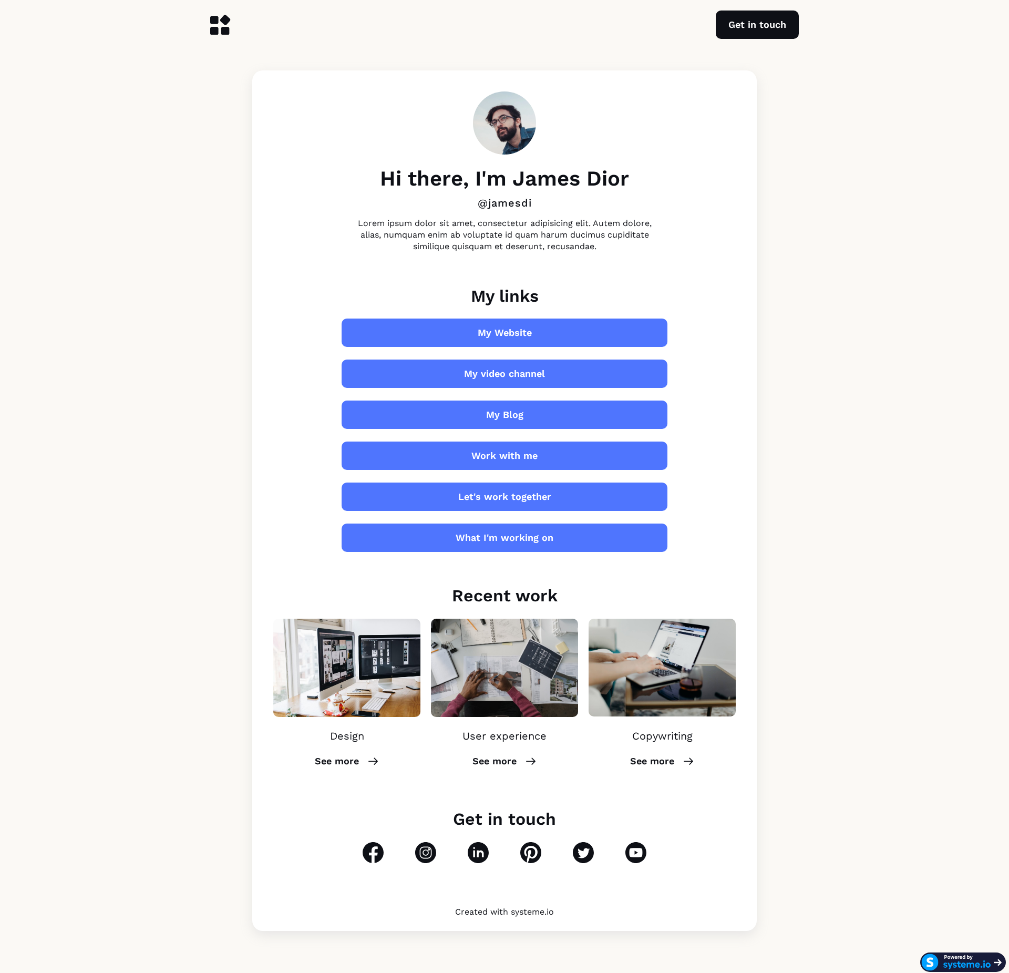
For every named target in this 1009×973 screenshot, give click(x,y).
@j (484, 203)
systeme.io (532, 912)
